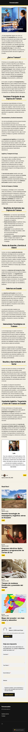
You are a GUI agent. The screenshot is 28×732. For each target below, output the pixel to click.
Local (25, 475)
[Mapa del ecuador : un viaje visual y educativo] (14, 603)
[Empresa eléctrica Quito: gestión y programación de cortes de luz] (14, 533)
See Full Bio (13, 466)
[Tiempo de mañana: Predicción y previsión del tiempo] (14, 568)
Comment (6, 654)
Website (5, 680)
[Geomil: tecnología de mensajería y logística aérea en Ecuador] (14, 499)
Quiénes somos (5, 714)
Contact (3, 716)
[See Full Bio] (17, 467)
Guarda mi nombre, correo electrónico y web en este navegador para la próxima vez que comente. (13, 689)
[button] (2, 2)
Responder (7, 636)
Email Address (7, 673)
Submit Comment (9, 694)
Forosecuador (14, 2)
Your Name (6, 665)
